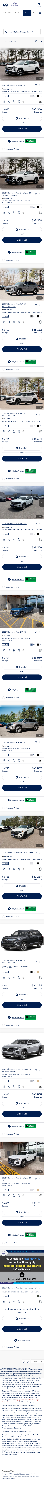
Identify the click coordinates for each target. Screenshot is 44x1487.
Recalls (13, 1478)
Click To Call (22, 128)
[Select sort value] (40, 41)
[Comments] (40, 101)
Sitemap (22, 1474)
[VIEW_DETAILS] (22, 1267)
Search (34, 32)
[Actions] (40, 85)
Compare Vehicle (12, 149)
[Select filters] (35, 41)
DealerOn (16, 1474)
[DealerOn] (8, 1471)
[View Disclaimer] (24, 101)
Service (27, 13)
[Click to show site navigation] (40, 13)
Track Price (24, 118)
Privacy (27, 1474)
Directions (18, 13)
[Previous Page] (24, 1361)
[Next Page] (28, 1361)
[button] (41, 64)
